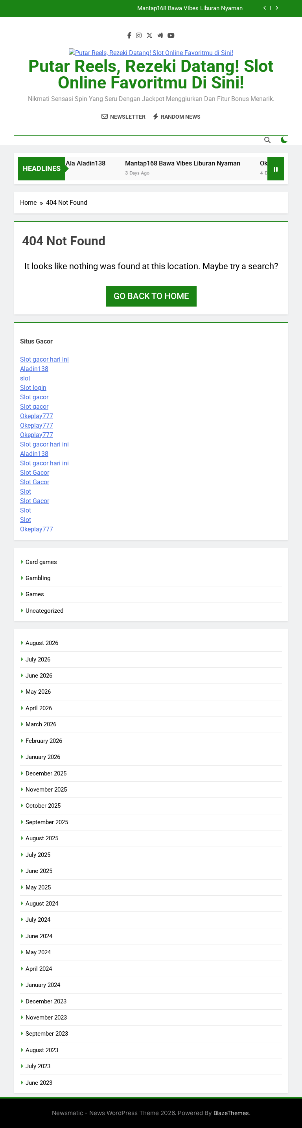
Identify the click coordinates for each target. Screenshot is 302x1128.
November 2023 (46, 1017)
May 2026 (38, 691)
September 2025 (47, 822)
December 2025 (46, 773)
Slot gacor (34, 397)
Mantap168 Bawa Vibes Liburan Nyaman (176, 163)
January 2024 (43, 984)
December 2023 (46, 1001)
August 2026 (42, 643)
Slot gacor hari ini (44, 359)
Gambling (38, 578)
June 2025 (39, 870)
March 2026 (41, 724)
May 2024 (38, 952)
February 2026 (44, 740)
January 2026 (43, 757)
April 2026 (39, 708)
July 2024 (38, 919)
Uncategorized (44, 610)
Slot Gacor (34, 472)
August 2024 (42, 903)
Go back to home (151, 296)
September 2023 (47, 1033)
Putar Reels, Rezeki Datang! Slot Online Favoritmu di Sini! (151, 74)
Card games (41, 562)
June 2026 (39, 675)
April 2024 (39, 968)
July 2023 (38, 1066)
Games (35, 594)
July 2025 (38, 854)
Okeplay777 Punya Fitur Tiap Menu (198, 12)
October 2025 (43, 805)
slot (25, 378)
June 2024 (39, 936)
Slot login (33, 387)
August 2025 (42, 838)
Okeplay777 (36, 416)
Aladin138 (34, 369)
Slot (25, 491)
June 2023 (39, 1082)
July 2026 (38, 659)
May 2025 (38, 887)
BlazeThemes (231, 1113)
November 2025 (46, 789)
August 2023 (42, 1050)
